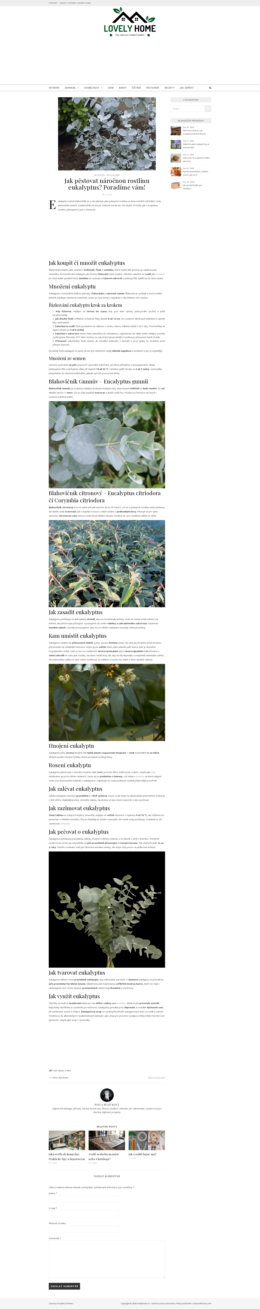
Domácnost (91, 87)
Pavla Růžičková (60, 1077)
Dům (111, 87)
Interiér (54, 87)
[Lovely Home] (130, 22)
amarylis (65, 823)
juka (153, 772)
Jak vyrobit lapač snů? (143, 1154)
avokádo (160, 274)
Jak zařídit (187, 87)
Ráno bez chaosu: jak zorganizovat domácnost (194, 132)
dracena (139, 776)
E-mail (53, 1208)
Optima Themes (66, 1303)
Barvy (122, 87)
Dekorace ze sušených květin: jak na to (196, 159)
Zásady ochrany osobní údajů (75, 3)
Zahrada (70, 87)
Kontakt (53, 3)
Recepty (170, 87)
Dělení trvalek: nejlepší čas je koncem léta (196, 146)
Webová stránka (57, 1223)
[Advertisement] (130, 62)
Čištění (136, 87)
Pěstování (152, 87)
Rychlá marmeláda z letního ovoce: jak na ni (195, 173)
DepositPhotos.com (202, 1303)
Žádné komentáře (156, 1077)
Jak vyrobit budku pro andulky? (192, 187)
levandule (121, 1003)
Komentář (55, 1238)
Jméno (53, 1193)
